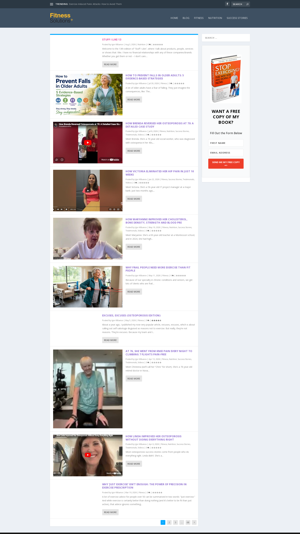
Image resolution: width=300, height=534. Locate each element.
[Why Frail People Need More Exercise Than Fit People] (87, 286)
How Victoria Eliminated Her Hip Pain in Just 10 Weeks (160, 173)
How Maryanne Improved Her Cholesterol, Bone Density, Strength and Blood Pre (157, 221)
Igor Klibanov (117, 44)
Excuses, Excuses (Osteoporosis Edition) (131, 315)
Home (174, 18)
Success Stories (237, 18)
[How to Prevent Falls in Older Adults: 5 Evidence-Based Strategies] (87, 94)
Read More (110, 64)
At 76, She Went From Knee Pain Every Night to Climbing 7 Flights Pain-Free (159, 352)
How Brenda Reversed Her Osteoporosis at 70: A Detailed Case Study (160, 125)
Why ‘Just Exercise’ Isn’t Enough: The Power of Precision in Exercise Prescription (144, 486)
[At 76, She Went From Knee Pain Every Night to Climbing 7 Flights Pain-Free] (87, 389)
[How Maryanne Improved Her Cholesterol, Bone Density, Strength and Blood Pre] (87, 238)
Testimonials (131, 134)
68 (188, 522)
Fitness (199, 18)
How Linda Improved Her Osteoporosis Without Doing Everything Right (154, 438)
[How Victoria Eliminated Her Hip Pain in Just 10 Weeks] (87, 190)
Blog (186, 18)
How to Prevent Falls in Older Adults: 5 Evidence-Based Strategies (155, 77)
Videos (141, 134)
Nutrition (215, 18)
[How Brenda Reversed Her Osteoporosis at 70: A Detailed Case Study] (87, 142)
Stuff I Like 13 (111, 39)
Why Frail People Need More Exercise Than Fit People (158, 269)
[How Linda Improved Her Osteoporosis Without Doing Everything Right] (87, 455)
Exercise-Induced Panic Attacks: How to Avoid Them (95, 4)
